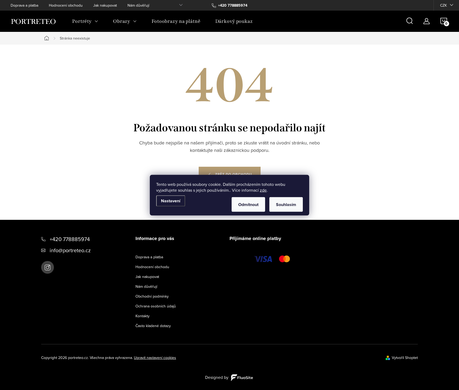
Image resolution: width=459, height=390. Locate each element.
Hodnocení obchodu (66, 5)
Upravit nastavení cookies (155, 357)
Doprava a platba (24, 5)
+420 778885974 (70, 239)
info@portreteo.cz (70, 250)
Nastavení (170, 201)
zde (263, 190)
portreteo (47, 267)
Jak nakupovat (105, 5)
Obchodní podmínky (152, 296)
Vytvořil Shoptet (405, 357)
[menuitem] (85, 21)
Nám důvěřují (138, 5)
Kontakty (142, 316)
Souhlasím (286, 204)
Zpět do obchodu (233, 174)
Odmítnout (248, 204)
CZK (443, 5)
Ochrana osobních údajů (155, 306)
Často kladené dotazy (153, 325)
